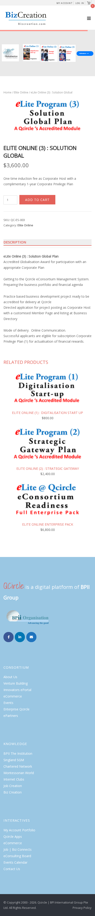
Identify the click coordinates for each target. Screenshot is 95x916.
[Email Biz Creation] (31, 637)
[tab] (47, 242)
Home (7, 92)
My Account (64, 3)
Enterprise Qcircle (16, 709)
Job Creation (12, 786)
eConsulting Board (17, 856)
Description (14, 242)
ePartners (10, 715)
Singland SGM (13, 760)
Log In (79, 3)
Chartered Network (17, 766)
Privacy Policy (82, 908)
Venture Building (15, 683)
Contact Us (11, 869)
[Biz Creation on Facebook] (8, 637)
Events (8, 702)
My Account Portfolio (19, 830)
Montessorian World (18, 773)
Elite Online (21, 92)
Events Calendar (15, 862)
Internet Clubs (13, 779)
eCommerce (12, 696)
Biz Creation (12, 792)
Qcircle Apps (12, 836)
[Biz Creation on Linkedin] (20, 637)
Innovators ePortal (17, 690)
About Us (10, 677)
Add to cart (37, 200)
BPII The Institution (17, 753)
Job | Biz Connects (17, 849)
